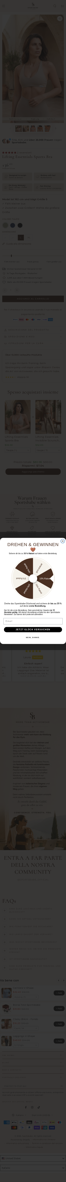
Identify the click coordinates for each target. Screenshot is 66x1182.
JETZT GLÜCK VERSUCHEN (33, 630)
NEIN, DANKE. (33, 637)
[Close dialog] (63, 541)
